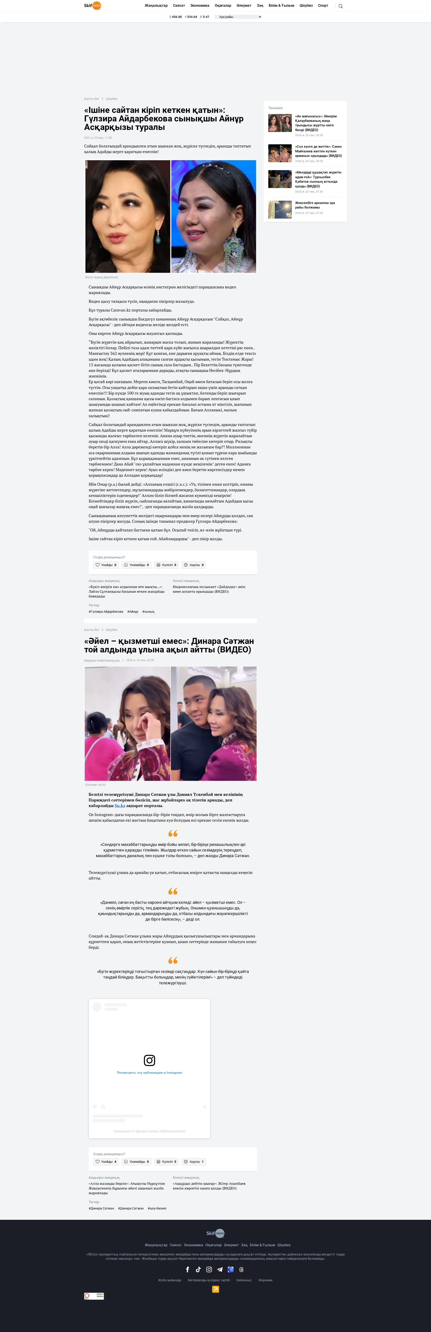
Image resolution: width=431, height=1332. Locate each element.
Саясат (179, 5)
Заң (260, 5)
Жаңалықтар (156, 5)
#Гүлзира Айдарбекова (106, 611)
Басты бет (91, 99)
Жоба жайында (169, 1280)
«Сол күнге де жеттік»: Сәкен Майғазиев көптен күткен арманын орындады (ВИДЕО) (318, 151)
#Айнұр (132, 611)
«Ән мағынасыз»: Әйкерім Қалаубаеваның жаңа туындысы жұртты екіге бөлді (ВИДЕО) (316, 123)
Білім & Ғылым (281, 5)
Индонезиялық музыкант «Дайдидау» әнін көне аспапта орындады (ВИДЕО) (209, 589)
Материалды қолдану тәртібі (209, 1280)
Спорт (323, 5)
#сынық (148, 611)
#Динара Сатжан (131, 1208)
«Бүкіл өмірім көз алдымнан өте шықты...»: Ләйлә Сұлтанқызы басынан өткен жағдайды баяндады (127, 591)
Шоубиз (306, 5)
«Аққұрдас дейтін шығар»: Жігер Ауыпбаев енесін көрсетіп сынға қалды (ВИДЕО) (209, 1186)
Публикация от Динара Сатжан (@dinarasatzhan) (149, 1131)
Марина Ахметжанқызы (102, 660)
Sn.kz (120, 805)
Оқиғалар (223, 5)
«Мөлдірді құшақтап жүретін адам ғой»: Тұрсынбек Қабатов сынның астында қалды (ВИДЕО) (318, 179)
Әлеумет (244, 5)
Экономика (199, 5)
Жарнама (265, 1280)
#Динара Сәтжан (101, 1208)
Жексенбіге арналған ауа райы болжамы (315, 205)
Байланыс (244, 1280)
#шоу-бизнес (157, 1208)
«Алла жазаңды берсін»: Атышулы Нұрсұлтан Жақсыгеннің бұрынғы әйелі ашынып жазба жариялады (127, 1188)
